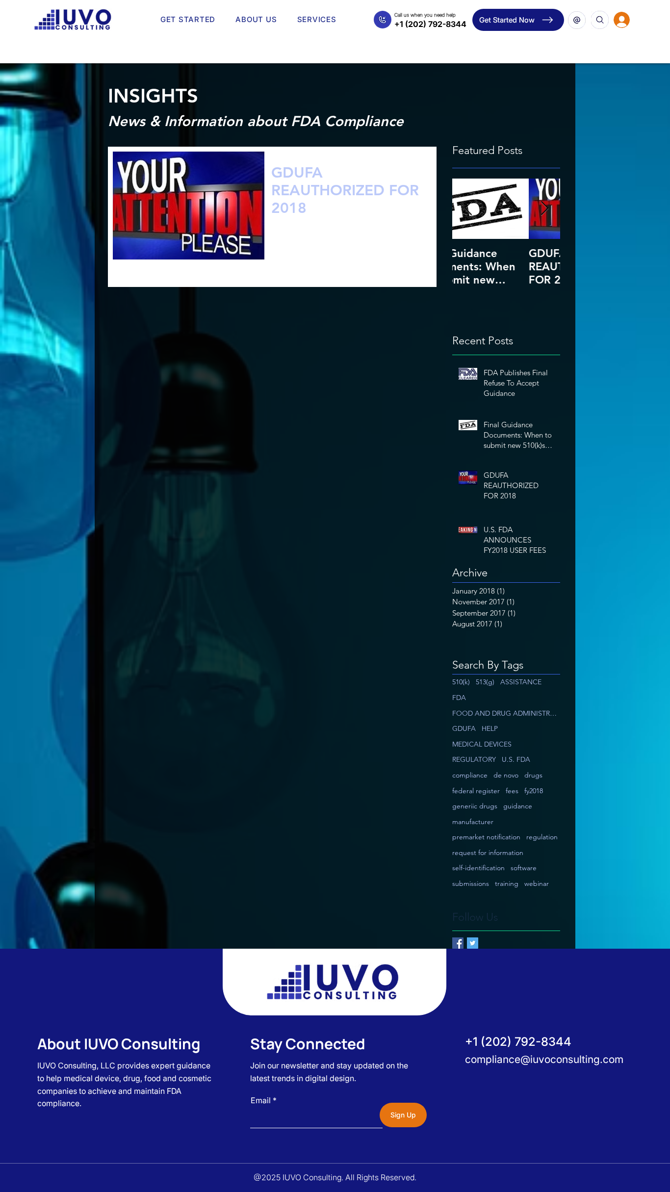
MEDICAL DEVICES (482, 744)
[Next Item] (544, 208)
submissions (470, 883)
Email (261, 1100)
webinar (536, 883)
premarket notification (486, 836)
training (506, 883)
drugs (533, 775)
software (524, 867)
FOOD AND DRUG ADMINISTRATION (506, 713)
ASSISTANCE (520, 681)
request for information (487, 852)
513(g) (485, 681)
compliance (470, 775)
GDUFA (464, 728)
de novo (505, 775)
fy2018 (533, 790)
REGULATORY (474, 759)
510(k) (461, 681)
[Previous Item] (468, 208)
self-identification (478, 867)
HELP (490, 728)
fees (512, 790)
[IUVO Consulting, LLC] (458, 943)
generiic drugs (474, 806)
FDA (459, 697)
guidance (517, 806)
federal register (476, 790)
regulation (542, 836)
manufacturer (472, 821)
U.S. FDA (516, 759)
